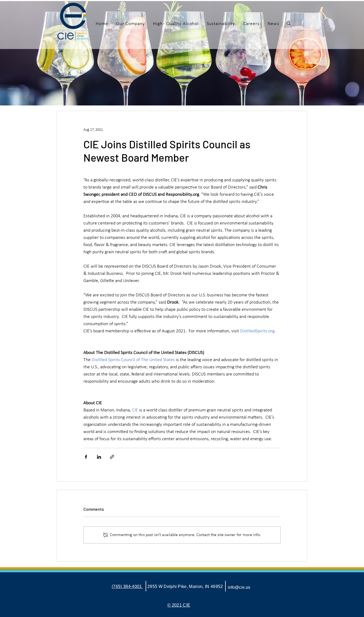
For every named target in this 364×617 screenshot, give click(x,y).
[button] (130, 24)
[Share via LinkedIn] (99, 456)
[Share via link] (112, 456)
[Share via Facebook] (85, 456)
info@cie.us (239, 587)
